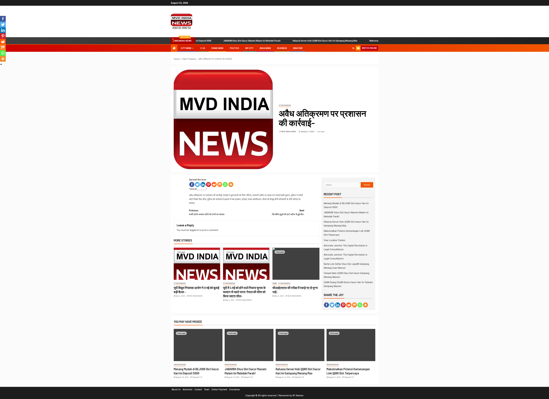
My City (249, 48)
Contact (198, 389)
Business (282, 48)
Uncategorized (180, 364)
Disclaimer (234, 389)
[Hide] (1, 64)
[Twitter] (197, 184)
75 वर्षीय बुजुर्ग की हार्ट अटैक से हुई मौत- (288, 212)
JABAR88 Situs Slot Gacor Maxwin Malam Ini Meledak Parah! (238, 41)
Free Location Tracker (334, 240)
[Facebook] (191, 184)
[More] (230, 184)
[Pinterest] (208, 184)
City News (186, 48)
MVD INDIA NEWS (288, 132)
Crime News (217, 48)
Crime (274, 283)
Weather (298, 48)
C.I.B (202, 48)
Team (206, 389)
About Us (176, 389)
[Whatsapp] (225, 184)
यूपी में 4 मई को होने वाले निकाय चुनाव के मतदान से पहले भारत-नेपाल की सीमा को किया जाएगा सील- (244, 292)
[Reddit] (214, 184)
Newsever (284, 395)
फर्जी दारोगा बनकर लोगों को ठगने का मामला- (207, 212)
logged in (194, 230)
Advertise (187, 389)
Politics (234, 48)
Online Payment (219, 389)
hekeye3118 (197, 377)
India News (265, 48)
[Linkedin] (202, 184)
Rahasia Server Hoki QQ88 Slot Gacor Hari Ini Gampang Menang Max (311, 41)
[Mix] (219, 184)
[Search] (353, 48)
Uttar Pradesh (285, 105)
